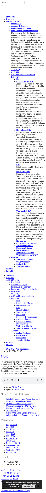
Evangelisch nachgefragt (26, 243)
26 (5, 479)
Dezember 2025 (13, 443)
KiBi (18, 165)
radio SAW (16, 70)
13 (8, 473)
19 (5, 476)
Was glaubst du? (23, 211)
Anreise (9, 269)
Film (18, 79)
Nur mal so (21, 241)
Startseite (10, 17)
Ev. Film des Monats (25, 82)
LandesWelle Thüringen (21, 28)
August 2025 (11, 452)
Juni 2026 (10, 429)
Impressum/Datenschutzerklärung (15, 491)
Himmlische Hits (23, 130)
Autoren (14, 257)
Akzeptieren (28, 486)
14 (11, 473)
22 (14, 476)
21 (11, 476)
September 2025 (13, 450)
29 (14, 479)
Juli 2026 (10, 427)
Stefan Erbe (21, 264)
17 (19, 473)
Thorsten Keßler (23, 266)
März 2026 (10, 436)
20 (8, 476)
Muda (4, 356)
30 (16, 479)
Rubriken (15, 77)
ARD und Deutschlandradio (23, 75)
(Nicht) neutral (12, 411)
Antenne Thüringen (19, 26)
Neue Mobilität (23, 172)
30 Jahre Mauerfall (24, 246)
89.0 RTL (15, 72)
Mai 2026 (10, 432)
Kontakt (9, 271)
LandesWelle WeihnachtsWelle (24, 31)
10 (19, 470)
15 (14, 473)
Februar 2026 (11, 439)
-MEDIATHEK (13, 21)
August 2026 (11, 425)
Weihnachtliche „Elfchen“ (27, 255)
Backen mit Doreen (24, 248)
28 (11, 479)
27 (8, 479)
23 (16, 476)
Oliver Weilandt (23, 262)
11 (2, 473)
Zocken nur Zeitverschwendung (19, 404)
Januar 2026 (11, 441)
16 (16, 473)
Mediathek (16, 24)
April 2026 (10, 434)
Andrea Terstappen (24, 260)
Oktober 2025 (12, 448)
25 (2, 479)
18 (2, 476)
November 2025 (13, 446)
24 (19, 476)
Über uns (10, 19)
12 (5, 473)
